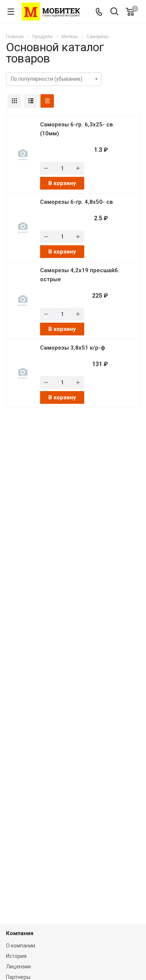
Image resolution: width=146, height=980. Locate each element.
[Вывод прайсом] (47, 101)
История (16, 956)
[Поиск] (114, 12)
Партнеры (18, 977)
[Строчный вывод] (30, 101)
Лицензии (18, 967)
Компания (19, 933)
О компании (20, 946)
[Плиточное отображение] (14, 101)
